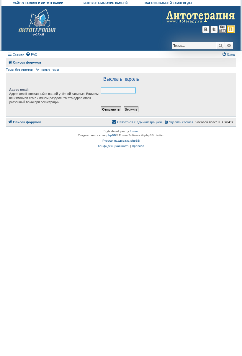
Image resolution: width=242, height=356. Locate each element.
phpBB (111, 135)
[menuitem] (31, 54)
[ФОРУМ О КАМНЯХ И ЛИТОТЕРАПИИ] (37, 22)
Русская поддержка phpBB (121, 140)
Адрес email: (19, 89)
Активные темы (47, 69)
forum (134, 131)
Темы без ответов (19, 69)
